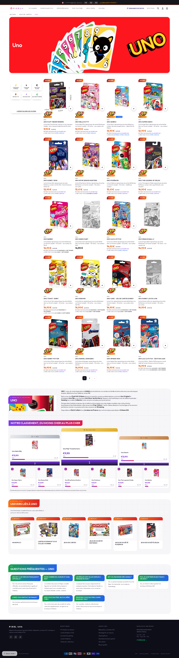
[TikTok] (20, 637)
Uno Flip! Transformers (54, 122)
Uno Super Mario (145, 122)
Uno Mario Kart (81, 239)
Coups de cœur (26, 86)
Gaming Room (103, 635)
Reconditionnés (37, 96)
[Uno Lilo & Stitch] (122, 214)
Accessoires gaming (66, 635)
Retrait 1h (16, 96)
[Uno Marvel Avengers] (90, 333)
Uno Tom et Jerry (51, 298)
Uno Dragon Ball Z (146, 239)
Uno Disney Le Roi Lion (147, 298)
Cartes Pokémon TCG (67, 632)
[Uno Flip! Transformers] (58, 96)
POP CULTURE (77, 8)
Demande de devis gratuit (107, 638)
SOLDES (102, 8)
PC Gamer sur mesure (67, 629)
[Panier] (167, 8)
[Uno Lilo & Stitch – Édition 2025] (153, 333)
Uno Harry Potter (51, 358)
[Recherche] (158, 8)
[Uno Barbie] (58, 214)
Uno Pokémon (113, 180)
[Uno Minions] (90, 273)
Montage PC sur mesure (106, 632)
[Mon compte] (163, 8)
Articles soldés (37, 86)
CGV (136, 653)
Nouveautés (26, 96)
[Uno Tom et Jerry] (58, 273)
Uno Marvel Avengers (84, 358)
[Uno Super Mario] (153, 96)
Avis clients (102, 641)
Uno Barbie (48, 239)
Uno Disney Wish (50, 180)
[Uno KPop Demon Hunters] (90, 155)
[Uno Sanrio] (122, 96)
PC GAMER (33, 8)
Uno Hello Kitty (82, 122)
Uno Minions (80, 298)
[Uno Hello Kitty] (90, 96)
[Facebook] (11, 637)
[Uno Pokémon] (122, 155)
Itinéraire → (142, 640)
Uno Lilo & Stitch (114, 239)
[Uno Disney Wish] (58, 155)
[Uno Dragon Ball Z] (153, 214)
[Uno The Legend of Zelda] (153, 155)
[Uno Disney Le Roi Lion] (153, 273)
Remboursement (165, 653)
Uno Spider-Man (113, 358)
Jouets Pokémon (65, 638)
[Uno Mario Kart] (90, 214)
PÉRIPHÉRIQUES (63, 8)
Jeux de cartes (25, 14)
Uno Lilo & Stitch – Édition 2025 (151, 358)
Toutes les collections (67, 641)
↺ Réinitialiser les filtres (26, 111)
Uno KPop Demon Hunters (86, 180)
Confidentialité (155, 653)
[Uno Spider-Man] (122, 333)
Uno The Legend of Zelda (149, 180)
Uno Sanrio (111, 122)
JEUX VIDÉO (90, 8)
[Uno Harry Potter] (58, 333)
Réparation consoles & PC (107, 629)
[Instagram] (15, 637)
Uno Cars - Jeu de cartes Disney (120, 298)
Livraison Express (16, 86)
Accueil (13, 14)
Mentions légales (144, 653)
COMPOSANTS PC (46, 8)
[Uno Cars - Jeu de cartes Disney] (122, 273)
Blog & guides (103, 644)
